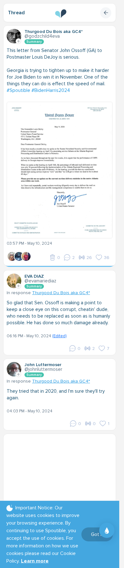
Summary (34, 42)
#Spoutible (18, 90)
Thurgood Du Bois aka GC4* (61, 292)
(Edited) (59, 336)
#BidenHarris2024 (50, 90)
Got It (97, 534)
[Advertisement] (62, 476)
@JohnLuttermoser (43, 369)
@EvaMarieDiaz (40, 281)
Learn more (35, 561)
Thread (16, 12)
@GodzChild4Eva (42, 36)
